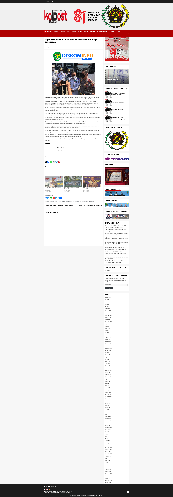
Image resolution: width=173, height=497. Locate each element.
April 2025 (107, 332)
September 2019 (108, 480)
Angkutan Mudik (50, 201)
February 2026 (108, 310)
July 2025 (107, 326)
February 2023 (108, 390)
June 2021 (107, 434)
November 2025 (108, 317)
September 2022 (108, 401)
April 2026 (107, 306)
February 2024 (108, 363)
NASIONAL (92, 31)
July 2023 (107, 379)
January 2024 (108, 365)
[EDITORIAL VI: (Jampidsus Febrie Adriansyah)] (108, 94)
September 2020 (108, 454)
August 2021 (108, 429)
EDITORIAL (56, 31)
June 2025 (107, 328)
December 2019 (108, 473)
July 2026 (107, 299)
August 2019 (108, 482)
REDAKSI (59, 491)
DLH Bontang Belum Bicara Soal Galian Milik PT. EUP (116, 249)
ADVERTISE (111, 31)
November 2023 (108, 370)
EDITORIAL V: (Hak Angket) (118, 102)
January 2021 (108, 445)
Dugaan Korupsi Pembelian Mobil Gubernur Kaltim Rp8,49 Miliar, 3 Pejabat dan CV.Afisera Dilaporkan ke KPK (116, 238)
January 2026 (108, 313)
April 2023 (107, 385)
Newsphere (92, 495)
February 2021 (108, 443)
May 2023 (107, 383)
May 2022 (107, 409)
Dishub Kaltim (69, 201)
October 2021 (108, 425)
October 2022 (108, 399)
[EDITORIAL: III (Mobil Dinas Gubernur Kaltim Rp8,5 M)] (108, 118)
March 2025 (107, 335)
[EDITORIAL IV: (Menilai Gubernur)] (108, 110)
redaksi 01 (60, 147)
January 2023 (108, 392)
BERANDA (49, 31)
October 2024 (108, 346)
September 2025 (108, 321)
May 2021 (107, 436)
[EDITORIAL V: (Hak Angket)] (108, 102)
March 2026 (107, 308)
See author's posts (62, 150)
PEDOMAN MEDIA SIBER (50, 491)
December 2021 (108, 421)
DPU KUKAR (55, 35)
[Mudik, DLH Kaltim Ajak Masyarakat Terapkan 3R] (73, 181)
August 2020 (108, 456)
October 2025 (108, 319)
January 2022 (108, 418)
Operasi (80, 201)
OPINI (67, 35)
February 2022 (108, 416)
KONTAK (68, 492)
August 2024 (108, 350)
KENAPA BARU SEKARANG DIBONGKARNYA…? (114, 78)
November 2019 (108, 476)
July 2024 (107, 352)
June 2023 (107, 381)
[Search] (128, 33)
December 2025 (108, 315)
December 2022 (108, 394)
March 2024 (107, 361)
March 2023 (107, 387)
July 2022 (107, 405)
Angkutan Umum (58, 201)
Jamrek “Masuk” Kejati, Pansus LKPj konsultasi (90, 204)
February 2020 (108, 469)
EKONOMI (74, 31)
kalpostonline (75, 201)
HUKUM (68, 31)
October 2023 (108, 372)
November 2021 (108, 423)
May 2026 (107, 304)
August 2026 (108, 297)
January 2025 (108, 339)
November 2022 (108, 396)
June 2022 (107, 407)
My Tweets (107, 270)
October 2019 (108, 478)
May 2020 (107, 462)
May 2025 (107, 330)
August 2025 (108, 324)
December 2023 (108, 368)
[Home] (45, 32)
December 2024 (108, 341)
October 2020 (108, 451)
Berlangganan (109, 288)
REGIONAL (86, 31)
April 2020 (107, 465)
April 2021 (107, 438)
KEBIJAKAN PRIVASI (67, 491)
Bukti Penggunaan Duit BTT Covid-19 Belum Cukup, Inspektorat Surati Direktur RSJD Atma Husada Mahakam (116, 253)
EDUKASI (62, 35)
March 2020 (107, 467)
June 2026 (107, 302)
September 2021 (108, 427)
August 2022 (108, 403)
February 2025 (108, 337)
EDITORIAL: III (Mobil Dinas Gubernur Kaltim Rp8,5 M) (118, 118)
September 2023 (108, 374)
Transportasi (90, 201)
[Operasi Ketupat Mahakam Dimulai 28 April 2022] (92, 181)
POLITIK (63, 31)
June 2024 (107, 354)
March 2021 (107, 440)
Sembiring (85, 201)
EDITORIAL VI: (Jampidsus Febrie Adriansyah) (118, 94)
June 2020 (107, 460)
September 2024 (108, 348)
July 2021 (107, 432)
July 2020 (107, 458)
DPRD (119, 31)
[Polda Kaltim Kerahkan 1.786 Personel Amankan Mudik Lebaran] (54, 181)
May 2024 (107, 357)
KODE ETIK (62, 492)
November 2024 (108, 343)
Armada (63, 201)
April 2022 (107, 412)
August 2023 (108, 377)
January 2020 (108, 471)
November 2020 (108, 449)
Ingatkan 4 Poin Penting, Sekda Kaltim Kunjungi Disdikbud (59, 204)
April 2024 (107, 359)
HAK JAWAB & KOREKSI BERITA (51, 492)
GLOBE (80, 31)
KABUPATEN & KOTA (102, 31)
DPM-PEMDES (47, 35)
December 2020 (108, 447)
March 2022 (107, 414)
